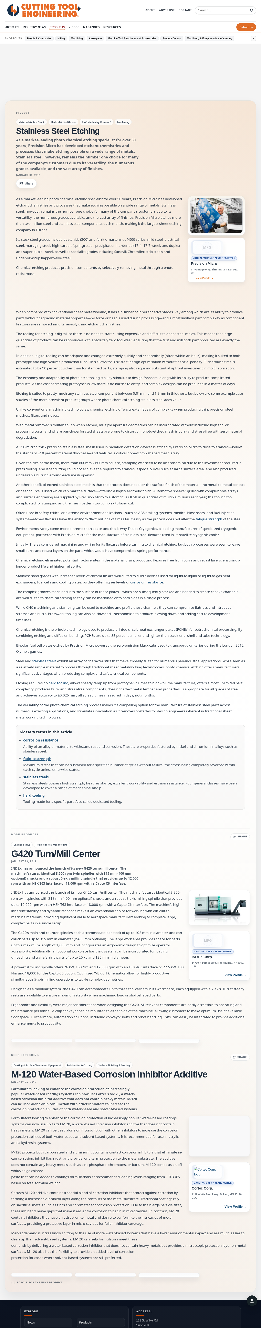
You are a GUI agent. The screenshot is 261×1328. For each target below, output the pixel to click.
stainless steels (44, 661)
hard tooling (58, 683)
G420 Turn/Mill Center (55, 853)
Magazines (91, 27)
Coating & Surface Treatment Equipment (37, 1051)
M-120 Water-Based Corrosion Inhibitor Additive (109, 1061)
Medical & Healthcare (63, 122)
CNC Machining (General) (96, 122)
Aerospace (95, 38)
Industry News (34, 27)
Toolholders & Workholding (52, 844)
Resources (112, 27)
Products (57, 27)
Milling (61, 38)
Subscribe (246, 27)
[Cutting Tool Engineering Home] (44, 10)
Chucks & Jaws (22, 844)
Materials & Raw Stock (32, 122)
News (31, 1296)
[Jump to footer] (252, 1300)
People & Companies (39, 38)
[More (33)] (253, 38)
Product (22, 113)
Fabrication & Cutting (79, 1051)
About (150, 10)
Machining (77, 38)
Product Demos (172, 38)
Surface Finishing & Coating (114, 1051)
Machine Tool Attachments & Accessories (132, 38)
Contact (185, 10)
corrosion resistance (146, 582)
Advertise (167, 10)
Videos (74, 27)
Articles (12, 27)
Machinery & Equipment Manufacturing (209, 38)
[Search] (251, 10)
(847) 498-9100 (146, 1315)
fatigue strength (209, 519)
